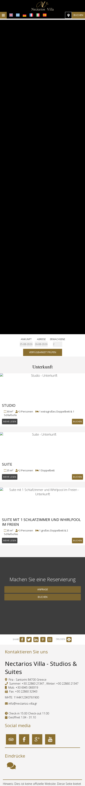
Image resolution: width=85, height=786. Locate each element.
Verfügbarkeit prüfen (42, 352)
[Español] (44, 15)
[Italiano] (38, 15)
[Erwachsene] (57, 344)
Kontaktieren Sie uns (26, 652)
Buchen (78, 15)
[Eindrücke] (11, 767)
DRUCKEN (61, 639)
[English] (11, 15)
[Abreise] (41, 344)
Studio (8, 405)
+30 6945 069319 (27, 687)
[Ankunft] (26, 344)
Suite (7, 464)
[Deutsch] (24, 15)
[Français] (31, 15)
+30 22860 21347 (33, 683)
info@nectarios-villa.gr (22, 703)
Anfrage (42, 589)
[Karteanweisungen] (68, 15)
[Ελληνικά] (18, 15)
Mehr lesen (9, 421)
